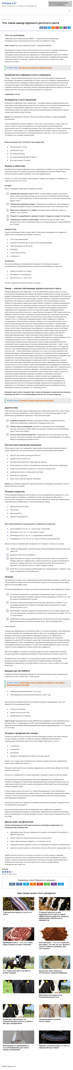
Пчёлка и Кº (9, 3)
